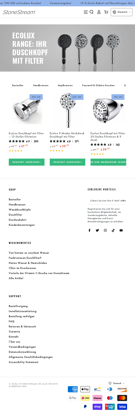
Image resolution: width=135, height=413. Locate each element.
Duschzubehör (17, 220)
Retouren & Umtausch (22, 326)
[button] (91, 12)
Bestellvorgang (18, 306)
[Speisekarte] (86, 12)
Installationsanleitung (22, 311)
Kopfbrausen (65, 85)
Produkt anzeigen (25, 162)
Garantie (14, 331)
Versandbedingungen (22, 347)
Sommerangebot (60, 3)
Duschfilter (15, 215)
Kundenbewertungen (22, 225)
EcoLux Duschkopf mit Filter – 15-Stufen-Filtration (26, 135)
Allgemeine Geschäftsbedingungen (31, 357)
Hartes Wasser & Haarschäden (28, 263)
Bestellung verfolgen (22, 316)
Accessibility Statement (23, 362)
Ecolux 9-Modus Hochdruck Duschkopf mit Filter (67, 135)
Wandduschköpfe (20, 209)
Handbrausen (41, 85)
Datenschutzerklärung (22, 352)
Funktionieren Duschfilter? (25, 258)
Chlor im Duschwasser (22, 268)
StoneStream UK (30, 383)
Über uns (14, 342)
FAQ (12, 321)
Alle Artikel (16, 278)
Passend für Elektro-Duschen (98, 85)
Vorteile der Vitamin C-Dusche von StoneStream (39, 273)
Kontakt (13, 336)
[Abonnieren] (124, 200)
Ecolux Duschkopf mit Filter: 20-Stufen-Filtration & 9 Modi (108, 137)
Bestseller (18, 85)
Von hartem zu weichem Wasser (29, 253)
